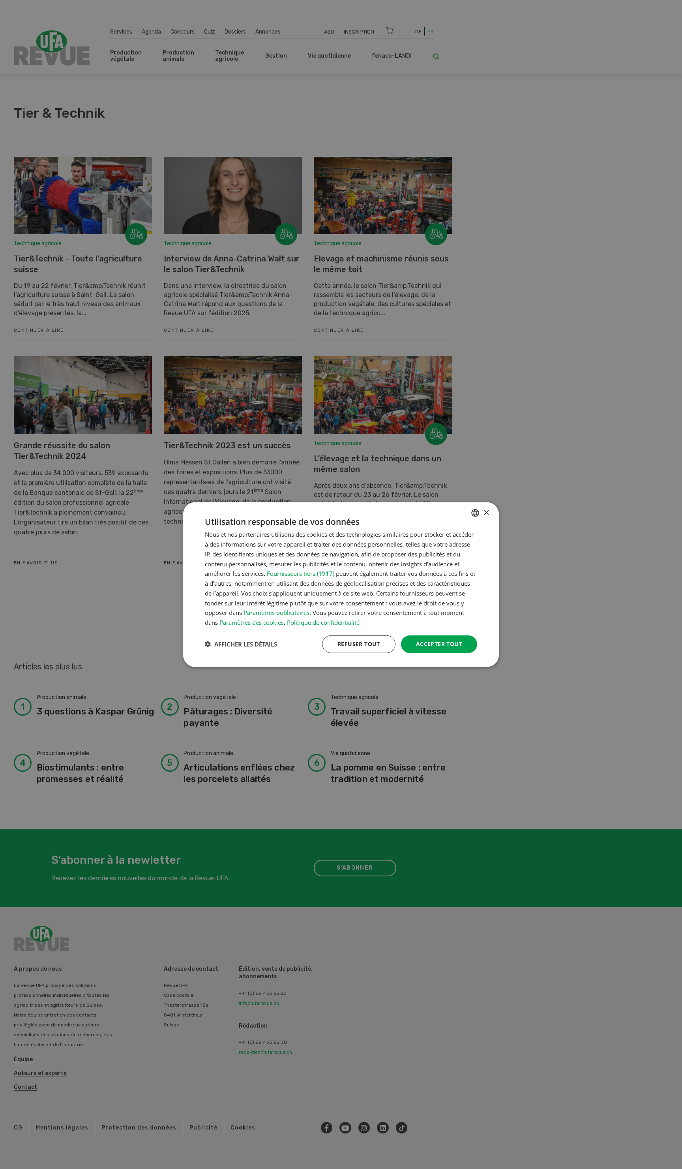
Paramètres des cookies (251, 622)
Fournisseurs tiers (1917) (300, 573)
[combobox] (475, 513)
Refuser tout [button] (358, 644)
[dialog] (341, 584)
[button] (241, 644)
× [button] (486, 512)
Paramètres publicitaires (276, 612)
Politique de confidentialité (323, 622)
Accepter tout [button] (439, 644)
